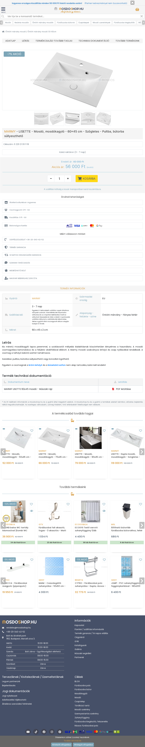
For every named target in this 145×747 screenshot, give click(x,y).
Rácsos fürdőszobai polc (86, 725)
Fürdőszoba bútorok (66, 22)
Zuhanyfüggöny (82, 717)
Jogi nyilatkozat (9, 696)
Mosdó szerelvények (101, 22)
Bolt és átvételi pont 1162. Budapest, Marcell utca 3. (20, 637)
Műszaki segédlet (83, 653)
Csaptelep (80, 701)
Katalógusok (81, 645)
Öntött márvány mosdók (42, 22)
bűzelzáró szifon (57, 365)
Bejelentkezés (8, 685)
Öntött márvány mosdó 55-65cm (42, 32)
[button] (72, 202)
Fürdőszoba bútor (83, 689)
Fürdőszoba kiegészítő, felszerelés (91, 721)
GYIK (77, 641)
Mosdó (78, 697)
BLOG (77, 681)
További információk (72, 741)
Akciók (8, 22)
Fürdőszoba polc (82, 685)
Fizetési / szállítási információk (89, 629)
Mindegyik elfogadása (83, 745)
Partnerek (79, 657)
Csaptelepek (83, 22)
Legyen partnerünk (11, 681)
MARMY (10, 131)
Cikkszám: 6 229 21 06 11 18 (16, 144)
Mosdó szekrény (82, 709)
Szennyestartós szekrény (87, 713)
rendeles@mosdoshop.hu (18, 627)
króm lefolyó (35, 365)
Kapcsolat (79, 625)
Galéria (78, 649)
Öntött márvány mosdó (16, 32)
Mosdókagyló (81, 693)
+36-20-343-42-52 (15, 631)
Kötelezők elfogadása (61, 745)
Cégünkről (79, 637)
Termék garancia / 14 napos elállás (91, 633)
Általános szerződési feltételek (17, 704)
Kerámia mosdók (22, 22)
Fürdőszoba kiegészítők (124, 22)
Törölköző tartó (82, 705)
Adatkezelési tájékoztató (14, 700)
